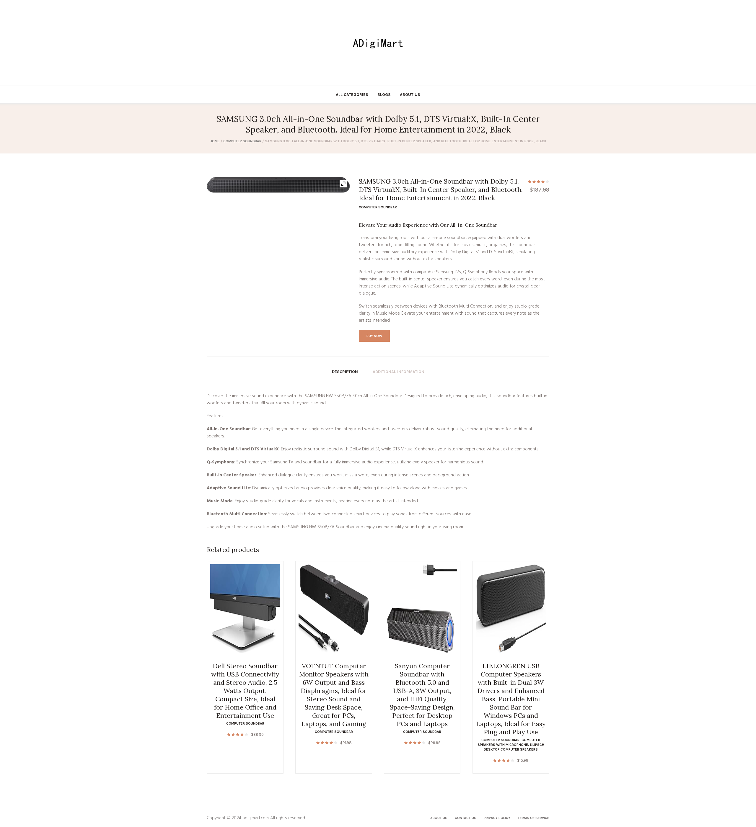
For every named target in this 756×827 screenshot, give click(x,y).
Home (215, 141)
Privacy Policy (497, 818)
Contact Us (465, 818)
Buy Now (374, 336)
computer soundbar (242, 141)
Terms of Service (533, 818)
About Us (438, 818)
